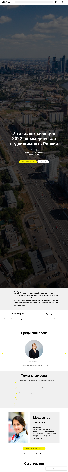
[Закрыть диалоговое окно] (66, 2)
